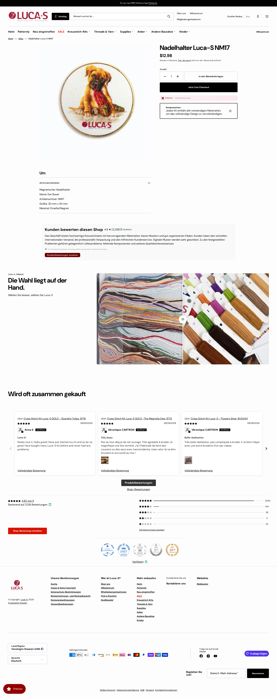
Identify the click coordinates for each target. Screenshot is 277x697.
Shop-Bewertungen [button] (138, 489)
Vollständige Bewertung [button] (31, 470)
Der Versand (184, 60)
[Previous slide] (10, 448)
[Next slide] (266, 448)
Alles (20, 38)
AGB (142, 690)
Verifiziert (138, 561)
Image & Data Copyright (63, 588)
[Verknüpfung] (138, 3)
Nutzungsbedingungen (63, 600)
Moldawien (202, 584)
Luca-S (24, 599)
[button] (266, 16)
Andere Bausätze (145, 616)
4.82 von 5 (28, 501)
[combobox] (122, 16)
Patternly (153, 3)
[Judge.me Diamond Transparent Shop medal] (107, 549)
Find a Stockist (109, 596)
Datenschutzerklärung (128, 690)
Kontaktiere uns (176, 583)
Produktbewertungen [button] (138, 482)
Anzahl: (163, 69)
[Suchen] (169, 16)
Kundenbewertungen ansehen (62, 255)
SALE (139, 596)
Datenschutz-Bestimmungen (66, 592)
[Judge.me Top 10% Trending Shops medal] (172, 549)
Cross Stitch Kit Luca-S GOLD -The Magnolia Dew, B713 (139, 418)
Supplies (141, 608)
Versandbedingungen (62, 604)
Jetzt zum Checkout (198, 87)
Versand (150, 690)
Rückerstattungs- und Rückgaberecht (71, 596)
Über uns (105, 584)
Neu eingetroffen (146, 592)
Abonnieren (258, 673)
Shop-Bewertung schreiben (27, 530)
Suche (54, 584)
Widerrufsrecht (107, 690)
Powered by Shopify (17, 603)
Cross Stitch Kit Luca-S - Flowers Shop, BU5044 (219, 418)
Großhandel (107, 600)
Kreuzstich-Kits (145, 600)
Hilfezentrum (107, 588)
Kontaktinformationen (166, 690)
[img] (23, 423)
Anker (140, 612)
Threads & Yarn (144, 604)
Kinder (140, 620)
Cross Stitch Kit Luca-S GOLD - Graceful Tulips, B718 (55, 418)
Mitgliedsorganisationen (113, 592)
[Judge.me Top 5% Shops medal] (156, 549)
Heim (10, 38)
